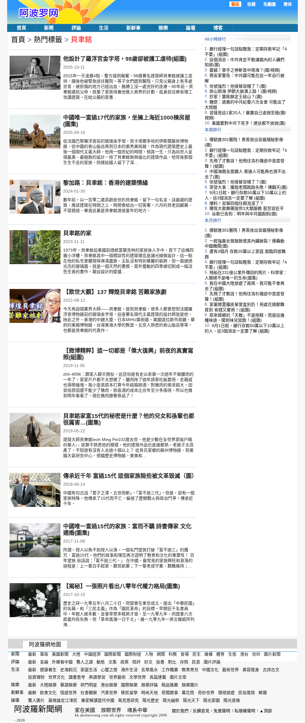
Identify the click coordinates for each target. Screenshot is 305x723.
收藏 (251, 4)
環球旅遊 (226, 692)
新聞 (49, 27)
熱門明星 (88, 684)
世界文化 (56, 677)
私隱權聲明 (244, 710)
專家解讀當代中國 (97, 700)
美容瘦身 (250, 669)
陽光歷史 (150, 700)
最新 (32, 654)
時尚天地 (149, 692)
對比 (172, 661)
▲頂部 (265, 710)
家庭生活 (88, 669)
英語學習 (97, 677)
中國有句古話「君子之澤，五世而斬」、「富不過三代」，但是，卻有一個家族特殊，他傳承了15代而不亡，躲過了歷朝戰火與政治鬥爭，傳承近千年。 (128, 498)
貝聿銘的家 (77, 233)
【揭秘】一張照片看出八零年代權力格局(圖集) (121, 586)
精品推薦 (169, 684)
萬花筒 (188, 692)
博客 (218, 27)
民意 (196, 661)
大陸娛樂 (48, 684)
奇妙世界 (206, 692)
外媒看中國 (62, 661)
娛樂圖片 (190, 684)
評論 (76, 27)
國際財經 (133, 654)
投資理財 (36, 677)
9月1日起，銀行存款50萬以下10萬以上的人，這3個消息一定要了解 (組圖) (245, 195)
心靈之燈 (109, 669)
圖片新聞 (272, 654)
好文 (148, 661)
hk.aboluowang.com (91, 715)
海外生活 (129, 669)
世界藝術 (117, 677)
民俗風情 (246, 692)
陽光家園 (211, 700)
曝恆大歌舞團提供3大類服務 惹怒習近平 (246, 208)
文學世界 (137, 677)
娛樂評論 (149, 684)
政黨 (124, 661)
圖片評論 (212, 661)
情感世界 (68, 692)
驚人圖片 (36, 700)
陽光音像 (231, 700)
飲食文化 (48, 692)
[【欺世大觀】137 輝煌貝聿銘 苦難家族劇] (35, 306)
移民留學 (129, 692)
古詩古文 (271, 669)
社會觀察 (88, 692)
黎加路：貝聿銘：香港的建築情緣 (105, 183)
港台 (244, 654)
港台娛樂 (109, 684)
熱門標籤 (48, 39)
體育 (220, 654)
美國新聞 (60, 654)
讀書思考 (77, 677)
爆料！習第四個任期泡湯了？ (236, 203)
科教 (173, 654)
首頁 (21, 27)
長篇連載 (158, 677)
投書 (160, 661)
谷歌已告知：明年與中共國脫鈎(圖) (244, 213)
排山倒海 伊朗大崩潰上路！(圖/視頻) (243, 91)
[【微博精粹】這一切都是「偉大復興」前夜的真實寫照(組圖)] (35, 365)
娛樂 (163, 27)
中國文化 (210, 669)
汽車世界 (109, 692)
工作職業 (169, 669)
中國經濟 (92, 654)
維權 (208, 654)
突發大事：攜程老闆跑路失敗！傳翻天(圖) (248, 187)
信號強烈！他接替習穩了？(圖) (238, 85)
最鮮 (32, 692)
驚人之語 (84, 661)
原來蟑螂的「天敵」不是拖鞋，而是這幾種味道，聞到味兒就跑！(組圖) (244, 317)
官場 (184, 654)
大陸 (76, 654)
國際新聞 (112, 654)
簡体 (288, 4)
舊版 (235, 4)
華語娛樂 (68, 684)
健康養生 (48, 669)
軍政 (44, 654)
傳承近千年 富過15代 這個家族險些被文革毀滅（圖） (130, 476)
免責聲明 (222, 710)
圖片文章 (178, 677)
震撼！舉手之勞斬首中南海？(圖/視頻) (244, 70)
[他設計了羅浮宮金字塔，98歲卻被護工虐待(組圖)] (35, 73)
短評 (136, 661)
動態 (101, 661)
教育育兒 (190, 669)
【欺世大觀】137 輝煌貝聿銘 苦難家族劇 (114, 292)
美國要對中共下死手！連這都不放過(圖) (249, 123)
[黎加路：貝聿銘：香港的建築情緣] (35, 197)
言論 (44, 661)
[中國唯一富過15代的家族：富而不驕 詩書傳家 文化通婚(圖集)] (35, 540)
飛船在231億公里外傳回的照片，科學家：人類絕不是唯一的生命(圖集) (246, 275)
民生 (196, 654)
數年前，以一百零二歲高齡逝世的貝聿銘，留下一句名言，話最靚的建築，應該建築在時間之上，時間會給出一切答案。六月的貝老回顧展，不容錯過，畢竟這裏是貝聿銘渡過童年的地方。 (127, 205)
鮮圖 (263, 692)
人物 (149, 654)
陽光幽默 (171, 700)
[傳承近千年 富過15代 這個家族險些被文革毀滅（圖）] (35, 490)
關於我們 (180, 710)
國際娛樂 (129, 684)
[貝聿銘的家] (35, 247)
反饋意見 (201, 710)
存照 (184, 661)
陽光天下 (191, 700)
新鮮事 (133, 27)
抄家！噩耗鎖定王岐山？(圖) (235, 96)
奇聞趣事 (169, 692)
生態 (232, 654)
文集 (112, 661)
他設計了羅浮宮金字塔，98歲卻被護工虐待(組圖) (124, 59)
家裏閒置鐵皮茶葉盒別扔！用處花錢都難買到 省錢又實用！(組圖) (244, 307)
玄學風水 (149, 669)
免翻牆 (269, 4)
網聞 (161, 654)
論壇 (190, 27)
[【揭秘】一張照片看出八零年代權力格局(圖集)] (35, 600)
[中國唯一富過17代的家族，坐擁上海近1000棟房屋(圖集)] (35, 132)
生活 (103, 27)
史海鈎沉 (68, 669)
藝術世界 (230, 669)
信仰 (256, 654)
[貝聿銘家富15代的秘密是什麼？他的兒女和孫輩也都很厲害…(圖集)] (35, 430)
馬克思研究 (128, 700)
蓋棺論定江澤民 (62, 700)
